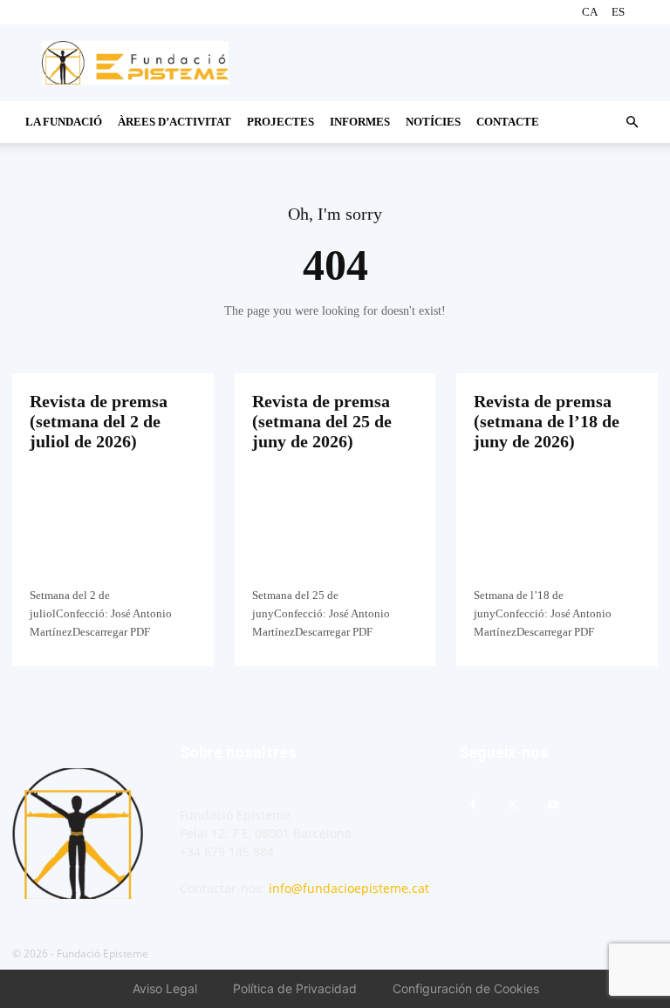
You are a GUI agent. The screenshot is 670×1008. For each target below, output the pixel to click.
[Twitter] (513, 806)
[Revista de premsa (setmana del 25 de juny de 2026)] (335, 528)
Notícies (433, 121)
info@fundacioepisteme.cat (349, 888)
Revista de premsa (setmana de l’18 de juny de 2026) (546, 421)
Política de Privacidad (295, 988)
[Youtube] (553, 806)
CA (590, 11)
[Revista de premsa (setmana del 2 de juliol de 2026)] (113, 528)
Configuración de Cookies (466, 988)
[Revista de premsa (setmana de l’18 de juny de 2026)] (557, 528)
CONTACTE (507, 121)
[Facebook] (473, 806)
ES (618, 11)
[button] (632, 122)
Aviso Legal (165, 988)
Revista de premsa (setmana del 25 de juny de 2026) (322, 421)
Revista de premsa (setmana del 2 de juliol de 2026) (99, 421)
